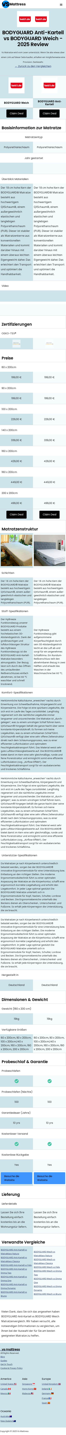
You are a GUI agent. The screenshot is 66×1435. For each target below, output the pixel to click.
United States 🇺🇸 (8, 1383)
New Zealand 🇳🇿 (8, 1420)
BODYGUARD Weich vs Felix (47, 1267)
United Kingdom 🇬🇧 (51, 1383)
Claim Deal (16, 113)
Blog (2, 1356)
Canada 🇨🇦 (5, 1388)
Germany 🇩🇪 (48, 1393)
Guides (3, 1360)
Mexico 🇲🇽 (5, 1393)
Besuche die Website (11, 1178)
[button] (61, 4)
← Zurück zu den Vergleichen (33, 66)
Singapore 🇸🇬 (28, 1383)
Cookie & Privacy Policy (11, 1368)
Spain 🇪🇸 (46, 1402)
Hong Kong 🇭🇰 (29, 1388)
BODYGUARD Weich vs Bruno (48, 1294)
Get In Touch (6, 1364)
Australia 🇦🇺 (6, 1416)
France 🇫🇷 (46, 1398)
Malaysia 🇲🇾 (27, 1393)
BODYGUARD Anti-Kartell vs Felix (16, 1265)
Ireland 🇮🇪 (47, 1388)
